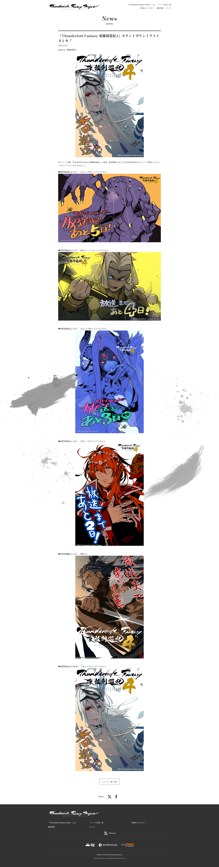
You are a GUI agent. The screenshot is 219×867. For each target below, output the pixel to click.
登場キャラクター (147, 8)
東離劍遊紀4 (71, 50)
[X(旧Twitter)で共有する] (109, 798)
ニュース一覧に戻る (109, 782)
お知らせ (61, 50)
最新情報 (160, 8)
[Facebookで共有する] (116, 798)
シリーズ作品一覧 (164, 5)
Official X (112, 833)
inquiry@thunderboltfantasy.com (115, 858)
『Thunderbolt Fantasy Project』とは (141, 5)
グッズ (168, 8)
